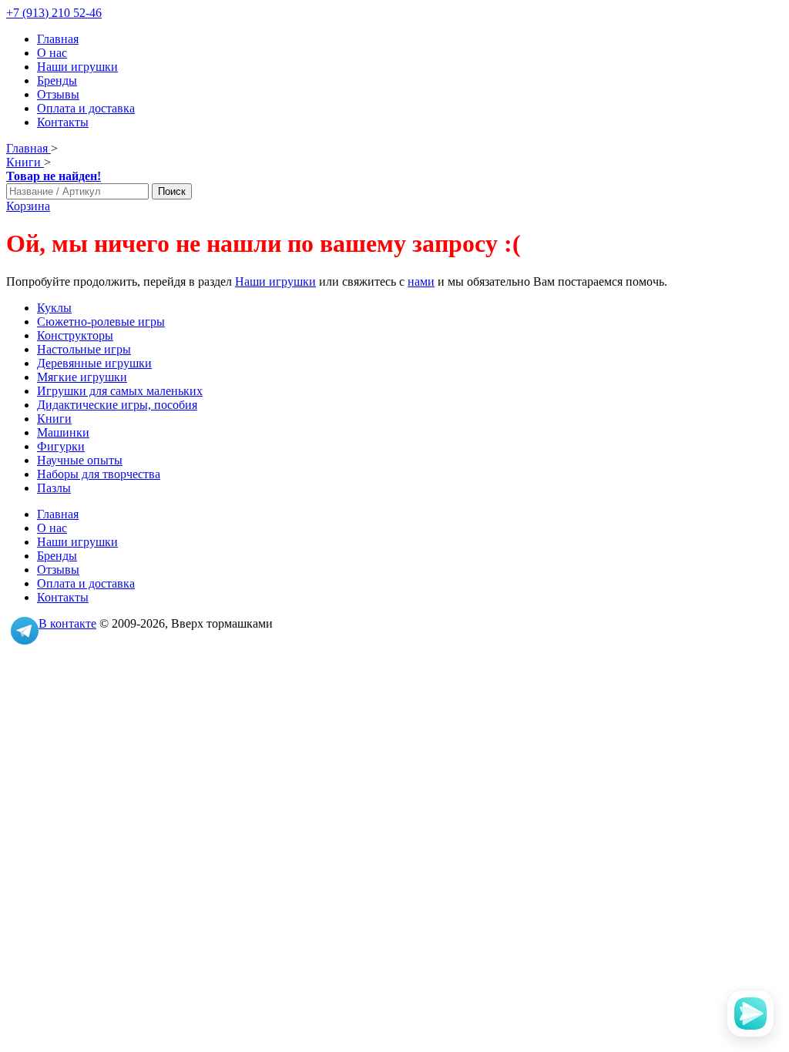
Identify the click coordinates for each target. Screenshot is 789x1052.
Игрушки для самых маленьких (120, 390)
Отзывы (58, 94)
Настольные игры (84, 349)
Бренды (57, 80)
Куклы (54, 307)
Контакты (63, 122)
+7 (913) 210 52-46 (54, 12)
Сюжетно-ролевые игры (101, 321)
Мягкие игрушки (82, 377)
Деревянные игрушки (94, 363)
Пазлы (54, 487)
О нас (52, 52)
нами (421, 281)
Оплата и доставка (86, 108)
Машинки (63, 432)
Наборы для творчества (98, 474)
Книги (54, 418)
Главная (58, 38)
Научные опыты (80, 460)
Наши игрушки (77, 66)
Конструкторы (75, 335)
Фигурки (61, 446)
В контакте (67, 623)
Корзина (28, 206)
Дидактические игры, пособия (117, 404)
